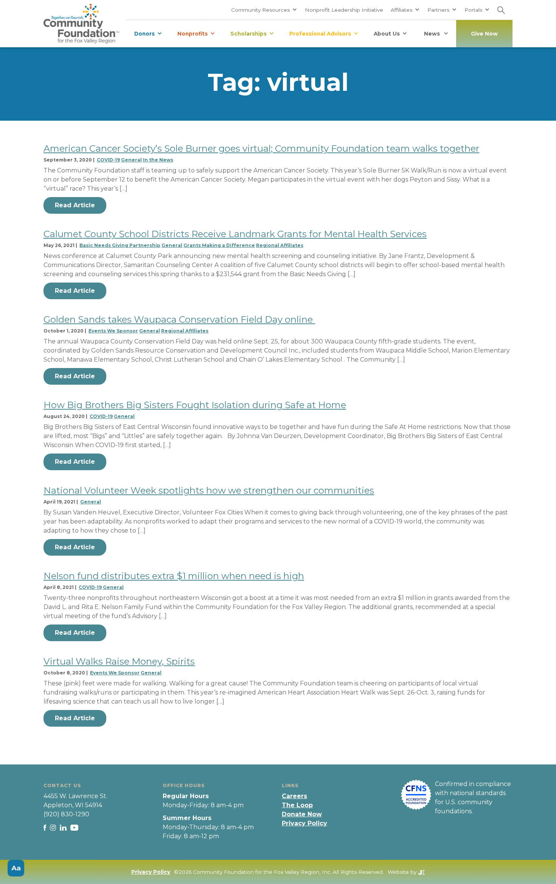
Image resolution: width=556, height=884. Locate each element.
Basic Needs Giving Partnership (119, 245)
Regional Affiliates (279, 245)
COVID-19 (108, 160)
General (131, 160)
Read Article (75, 205)
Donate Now (302, 814)
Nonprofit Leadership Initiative (344, 10)
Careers (294, 796)
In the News (158, 160)
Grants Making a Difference (219, 245)
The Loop (297, 805)
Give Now (484, 34)
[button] (264, 9)
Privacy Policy (304, 823)
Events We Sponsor (113, 331)
